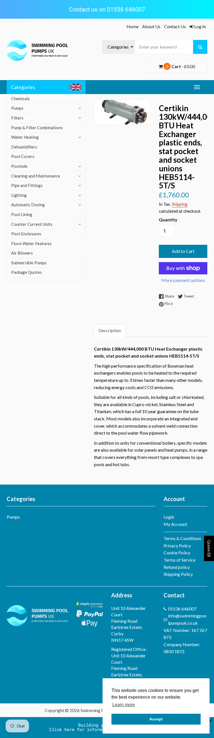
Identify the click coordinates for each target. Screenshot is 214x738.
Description (109, 330)
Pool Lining (21, 214)
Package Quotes (26, 272)
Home (132, 26)
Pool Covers (22, 156)
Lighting (19, 195)
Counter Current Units (31, 224)
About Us (151, 26)
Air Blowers (22, 252)
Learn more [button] (123, 704)
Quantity (168, 219)
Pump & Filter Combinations (37, 127)
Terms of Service (179, 559)
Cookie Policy (177, 552)
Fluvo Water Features (31, 243)
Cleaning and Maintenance (35, 175)
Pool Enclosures (26, 233)
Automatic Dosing (28, 204)
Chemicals (20, 98)
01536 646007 (182, 608)
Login (169, 516)
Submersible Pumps (29, 262)
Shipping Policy (178, 574)
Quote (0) (209, 548)
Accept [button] (156, 719)
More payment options (183, 280)
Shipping (180, 204)
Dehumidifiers (24, 146)
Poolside (19, 166)
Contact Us (175, 26)
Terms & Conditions (182, 538)
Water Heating (25, 137)
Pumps (17, 108)
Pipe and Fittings (27, 185)
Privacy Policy (177, 545)
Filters (17, 117)
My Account (175, 524)
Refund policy (177, 567)
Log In (199, 26)
